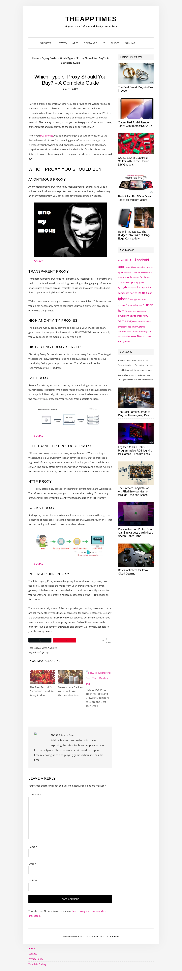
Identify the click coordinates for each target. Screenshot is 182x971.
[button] (141, 43)
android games (132, 267)
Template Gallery (37, 964)
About (31, 948)
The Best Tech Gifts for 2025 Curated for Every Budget (42, 691)
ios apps (142, 287)
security (136, 321)
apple (120, 272)
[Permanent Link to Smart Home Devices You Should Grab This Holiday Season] (70, 673)
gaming (134, 282)
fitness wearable (124, 282)
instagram (132, 288)
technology (143, 332)
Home (35, 58)
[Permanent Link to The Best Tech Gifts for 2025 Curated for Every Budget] (42, 673)
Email (32, 863)
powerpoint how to (127, 315)
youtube (126, 341)
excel (120, 277)
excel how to (131, 277)
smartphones (124, 326)
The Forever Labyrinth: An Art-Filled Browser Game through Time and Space (133, 491)
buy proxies (46, 135)
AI (119, 260)
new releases (135, 305)
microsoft (122, 305)
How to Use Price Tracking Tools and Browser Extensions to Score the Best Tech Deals (97, 697)
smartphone (145, 321)
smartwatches (138, 326)
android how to (146, 267)
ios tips (142, 293)
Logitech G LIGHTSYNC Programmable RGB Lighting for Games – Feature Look (135, 450)
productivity (142, 315)
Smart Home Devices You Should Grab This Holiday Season (70, 691)
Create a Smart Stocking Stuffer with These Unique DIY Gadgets (133, 161)
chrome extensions (142, 272)
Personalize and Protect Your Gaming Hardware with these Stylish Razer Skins (135, 533)
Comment (35, 794)
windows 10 (132, 336)
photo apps (132, 311)
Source (38, 261)
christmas (127, 272)
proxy (45, 652)
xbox (120, 341)
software (122, 331)
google (123, 287)
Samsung (125, 321)
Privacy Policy (35, 958)
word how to (146, 336)
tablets (135, 331)
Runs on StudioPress (105, 936)
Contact (32, 953)
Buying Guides (49, 58)
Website (33, 880)
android (128, 259)
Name (32, 846)
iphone (123, 298)
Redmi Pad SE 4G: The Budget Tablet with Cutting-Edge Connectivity (134, 235)
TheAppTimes (91, 19)
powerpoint (141, 311)
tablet (129, 332)
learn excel (142, 299)
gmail (141, 282)
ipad (150, 293)
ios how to (131, 293)
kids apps (133, 299)
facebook (145, 277)
